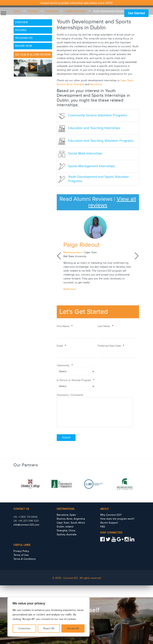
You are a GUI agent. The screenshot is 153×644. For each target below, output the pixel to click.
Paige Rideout (81, 245)
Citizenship (65, 365)
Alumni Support (109, 522)
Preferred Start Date (111, 345)
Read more (69, 289)
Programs (33, 11)
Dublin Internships (75, 11)
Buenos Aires (64, 84)
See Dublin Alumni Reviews (33, 54)
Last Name (105, 326)
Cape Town (126, 80)
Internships (52, 11)
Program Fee (24, 38)
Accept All (73, 628)
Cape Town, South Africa (71, 522)
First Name (64, 326)
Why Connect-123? (110, 514)
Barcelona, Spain (66, 514)
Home (16, 11)
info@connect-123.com (26, 524)
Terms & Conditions (24, 559)
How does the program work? (117, 518)
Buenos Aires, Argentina (71, 518)
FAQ (102, 526)
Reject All (48, 628)
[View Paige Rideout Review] (97, 227)
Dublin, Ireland (65, 526)
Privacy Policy (21, 551)
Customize (24, 628)
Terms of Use (21, 555)
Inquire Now (23, 45)
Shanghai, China (66, 530)
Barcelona (96, 84)
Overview (21, 22)
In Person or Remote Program (75, 380)
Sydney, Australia (66, 534)
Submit (66, 437)
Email (61, 345)
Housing (20, 30)
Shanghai (79, 84)
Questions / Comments (70, 395)
